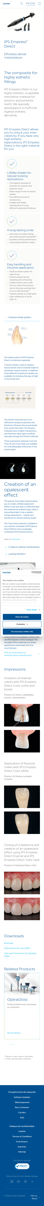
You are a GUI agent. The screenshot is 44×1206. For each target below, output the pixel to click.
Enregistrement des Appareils (22, 1092)
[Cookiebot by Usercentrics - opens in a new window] (32, 572)
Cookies (22, 1131)
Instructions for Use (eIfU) (17, 948)
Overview (16, 539)
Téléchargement (22, 1102)
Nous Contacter (22, 1107)
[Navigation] (39, 4)
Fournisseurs (22, 1142)
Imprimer (22, 1147)
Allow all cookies (22, 617)
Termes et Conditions (22, 1137)
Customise (20, 624)
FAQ (22, 1118)
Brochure (8, 943)
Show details (32, 610)
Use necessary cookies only (22, 631)
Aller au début (34, 1197)
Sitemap (22, 1152)
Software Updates (22, 1097)
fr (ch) (30, 3)
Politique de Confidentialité (22, 1126)
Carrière (22, 1113)
